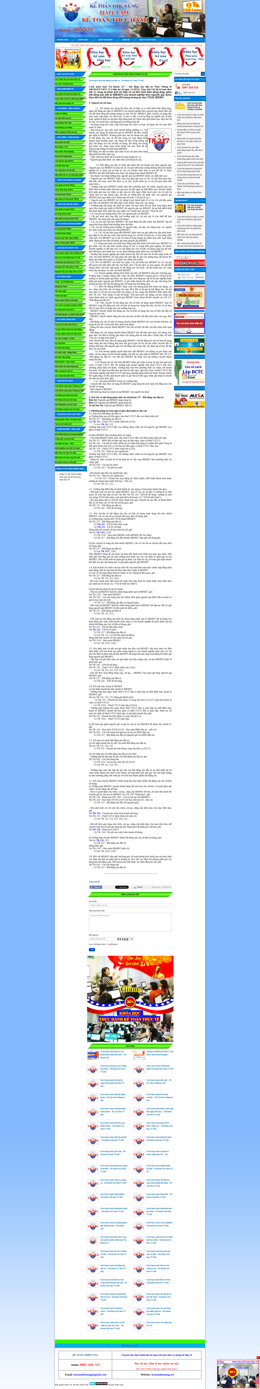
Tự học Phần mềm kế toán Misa (68, 329)
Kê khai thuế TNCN (63, 194)
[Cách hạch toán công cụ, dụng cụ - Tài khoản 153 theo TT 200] (93, 1187)
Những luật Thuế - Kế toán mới (68, 419)
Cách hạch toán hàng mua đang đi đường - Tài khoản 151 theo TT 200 (113, 1169)
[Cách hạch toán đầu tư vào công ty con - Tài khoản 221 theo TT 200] (139, 1273)
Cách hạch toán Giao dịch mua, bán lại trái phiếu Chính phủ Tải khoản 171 (113, 1240)
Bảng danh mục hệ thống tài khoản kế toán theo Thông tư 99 (190, 125)
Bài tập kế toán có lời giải (65, 462)
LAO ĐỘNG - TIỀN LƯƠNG (68, 108)
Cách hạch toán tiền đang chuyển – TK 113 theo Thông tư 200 (159, 1097)
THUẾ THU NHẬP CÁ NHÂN (69, 180)
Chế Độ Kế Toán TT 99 (67, 248)
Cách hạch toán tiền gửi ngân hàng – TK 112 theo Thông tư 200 (112, 1097)
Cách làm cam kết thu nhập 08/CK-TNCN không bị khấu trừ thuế (190, 186)
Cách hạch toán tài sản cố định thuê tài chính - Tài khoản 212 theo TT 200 (159, 1240)
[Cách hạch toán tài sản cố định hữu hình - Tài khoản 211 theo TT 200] (93, 1073)
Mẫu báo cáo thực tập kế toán (67, 457)
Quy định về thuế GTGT (64, 209)
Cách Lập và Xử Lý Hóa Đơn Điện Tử (71, 99)
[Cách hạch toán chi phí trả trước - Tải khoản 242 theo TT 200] (93, 1315)
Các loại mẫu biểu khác (65, 376)
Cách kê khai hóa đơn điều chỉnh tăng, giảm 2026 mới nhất (190, 157)
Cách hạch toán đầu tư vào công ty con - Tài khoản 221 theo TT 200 (158, 1268)
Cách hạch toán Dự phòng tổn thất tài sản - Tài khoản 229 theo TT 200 (113, 1297)
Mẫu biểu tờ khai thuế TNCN (67, 199)
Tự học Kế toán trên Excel (66, 325)
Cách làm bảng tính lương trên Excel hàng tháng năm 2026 (189, 170)
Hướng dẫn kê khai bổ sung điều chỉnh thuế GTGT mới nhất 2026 (190, 163)
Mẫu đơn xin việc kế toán (65, 453)
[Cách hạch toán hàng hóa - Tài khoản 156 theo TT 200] (139, 1201)
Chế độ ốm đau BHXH (64, 161)
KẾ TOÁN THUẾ (64, 277)
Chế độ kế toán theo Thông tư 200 (69, 391)
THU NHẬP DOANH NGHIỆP (69, 224)
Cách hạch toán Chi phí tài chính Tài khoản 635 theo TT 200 (112, 1083)
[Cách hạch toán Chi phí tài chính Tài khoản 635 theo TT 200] (93, 1087)
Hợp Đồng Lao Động (63, 128)
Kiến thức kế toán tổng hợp (66, 366)
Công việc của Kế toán (64, 439)
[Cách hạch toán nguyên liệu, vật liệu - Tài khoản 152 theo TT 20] (139, 1173)
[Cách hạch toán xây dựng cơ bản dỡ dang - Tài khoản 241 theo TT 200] (139, 1301)
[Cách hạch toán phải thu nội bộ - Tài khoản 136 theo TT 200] (93, 1144)
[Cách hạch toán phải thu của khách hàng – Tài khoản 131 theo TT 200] (93, 1130)
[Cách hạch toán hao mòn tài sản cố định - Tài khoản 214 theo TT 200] (139, 1258)
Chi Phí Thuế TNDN (63, 233)
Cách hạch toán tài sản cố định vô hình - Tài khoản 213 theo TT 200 (113, 1254)
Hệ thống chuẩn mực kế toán (67, 409)
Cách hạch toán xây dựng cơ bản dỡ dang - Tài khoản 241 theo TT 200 (158, 1297)
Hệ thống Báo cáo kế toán (66, 405)
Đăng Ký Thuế (61, 286)
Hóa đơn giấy (60, 291)
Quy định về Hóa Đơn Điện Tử (67, 94)
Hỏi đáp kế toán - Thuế (64, 444)
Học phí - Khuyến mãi (64, 84)
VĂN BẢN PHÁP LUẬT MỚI (68, 414)
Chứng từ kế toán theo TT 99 (67, 262)
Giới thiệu (126, 1346)
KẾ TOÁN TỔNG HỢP (66, 319)
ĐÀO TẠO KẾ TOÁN (65, 74)
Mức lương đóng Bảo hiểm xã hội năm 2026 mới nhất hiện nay (190, 244)
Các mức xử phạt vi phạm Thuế (68, 305)
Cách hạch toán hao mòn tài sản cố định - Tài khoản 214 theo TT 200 (158, 1254)
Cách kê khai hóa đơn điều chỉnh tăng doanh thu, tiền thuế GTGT (189, 150)
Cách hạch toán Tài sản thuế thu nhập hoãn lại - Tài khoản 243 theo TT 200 (158, 1311)
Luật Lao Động (61, 114)
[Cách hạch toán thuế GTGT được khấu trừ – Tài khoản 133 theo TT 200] (139, 1130)
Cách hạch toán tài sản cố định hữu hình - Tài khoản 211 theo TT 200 (113, 1069)
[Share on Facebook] (96, 887)
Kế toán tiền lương (63, 118)
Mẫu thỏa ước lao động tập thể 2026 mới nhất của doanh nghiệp (189, 237)
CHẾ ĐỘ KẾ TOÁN (65, 381)
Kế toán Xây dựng (62, 357)
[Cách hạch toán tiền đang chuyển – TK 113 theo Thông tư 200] (139, 1102)
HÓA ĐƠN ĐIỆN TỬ (65, 89)
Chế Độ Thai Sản (62, 166)
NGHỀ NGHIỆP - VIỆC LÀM (68, 429)
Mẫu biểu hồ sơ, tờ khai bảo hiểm (69, 175)
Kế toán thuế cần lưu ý (64, 310)
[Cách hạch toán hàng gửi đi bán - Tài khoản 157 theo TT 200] (93, 1216)
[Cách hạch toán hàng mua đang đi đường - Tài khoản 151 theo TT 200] (93, 1173)
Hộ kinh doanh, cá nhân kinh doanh (70, 314)
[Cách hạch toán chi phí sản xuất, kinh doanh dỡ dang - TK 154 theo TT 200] (139, 1187)
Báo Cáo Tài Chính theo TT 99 (67, 258)
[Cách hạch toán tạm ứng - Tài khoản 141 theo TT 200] (93, 1159)
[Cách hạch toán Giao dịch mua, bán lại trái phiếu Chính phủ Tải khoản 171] (93, 1244)
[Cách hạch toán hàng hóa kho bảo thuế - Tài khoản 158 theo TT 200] (139, 1216)
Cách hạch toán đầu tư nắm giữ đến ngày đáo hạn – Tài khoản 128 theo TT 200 (159, 1112)
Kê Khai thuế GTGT (63, 214)
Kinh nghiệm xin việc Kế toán (67, 448)
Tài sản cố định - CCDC (65, 338)
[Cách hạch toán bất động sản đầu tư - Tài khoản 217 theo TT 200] (93, 1273)
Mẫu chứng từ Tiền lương (66, 132)
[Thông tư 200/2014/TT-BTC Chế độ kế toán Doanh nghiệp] (139, 1059)
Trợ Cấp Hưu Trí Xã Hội (65, 170)
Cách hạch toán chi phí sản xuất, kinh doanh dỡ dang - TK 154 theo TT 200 (159, 1183)
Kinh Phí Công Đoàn (63, 156)
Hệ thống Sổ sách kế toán (66, 400)
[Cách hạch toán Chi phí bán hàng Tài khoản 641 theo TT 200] (139, 1073)
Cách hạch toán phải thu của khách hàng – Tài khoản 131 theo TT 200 (112, 1126)
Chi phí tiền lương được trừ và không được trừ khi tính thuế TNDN (189, 177)
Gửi (91, 950)
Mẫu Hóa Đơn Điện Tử (64, 103)
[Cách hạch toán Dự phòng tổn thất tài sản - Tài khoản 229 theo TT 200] (93, 1301)
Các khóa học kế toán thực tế (67, 79)
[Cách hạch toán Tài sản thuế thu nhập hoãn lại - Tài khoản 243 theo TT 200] (139, 1315)
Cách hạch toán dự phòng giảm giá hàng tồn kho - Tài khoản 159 (113, 1226)
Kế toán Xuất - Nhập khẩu (66, 352)
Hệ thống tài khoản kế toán (66, 395)
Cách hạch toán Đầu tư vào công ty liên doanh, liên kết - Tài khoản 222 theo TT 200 (113, 1283)
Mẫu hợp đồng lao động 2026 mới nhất (189, 193)
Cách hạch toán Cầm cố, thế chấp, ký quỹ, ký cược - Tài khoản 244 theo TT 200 (112, 1325)
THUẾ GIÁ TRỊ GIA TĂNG (67, 204)
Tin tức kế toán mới (63, 424)
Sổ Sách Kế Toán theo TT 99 (67, 267)
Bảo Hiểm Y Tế (61, 147)
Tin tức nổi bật (182, 98)
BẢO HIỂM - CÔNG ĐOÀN (68, 137)
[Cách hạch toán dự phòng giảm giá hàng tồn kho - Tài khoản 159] (93, 1230)
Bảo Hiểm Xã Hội (62, 142)
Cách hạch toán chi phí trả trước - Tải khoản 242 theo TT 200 (113, 1311)
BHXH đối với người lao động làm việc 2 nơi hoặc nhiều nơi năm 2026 (189, 141)
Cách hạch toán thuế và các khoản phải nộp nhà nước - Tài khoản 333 (113, 1055)
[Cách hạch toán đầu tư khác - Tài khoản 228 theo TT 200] (139, 1287)
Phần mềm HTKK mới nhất (66, 300)
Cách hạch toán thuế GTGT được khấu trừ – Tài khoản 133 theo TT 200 (159, 1126)
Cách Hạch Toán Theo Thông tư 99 (69, 253)
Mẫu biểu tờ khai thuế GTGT (67, 219)
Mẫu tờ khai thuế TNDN (65, 243)
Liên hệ (135, 1346)
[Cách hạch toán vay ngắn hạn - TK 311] (139, 1330)
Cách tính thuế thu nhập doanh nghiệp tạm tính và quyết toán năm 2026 (189, 228)
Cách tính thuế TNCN (64, 190)
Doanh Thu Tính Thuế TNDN (66, 238)
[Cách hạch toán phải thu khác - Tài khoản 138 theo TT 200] (139, 1144)
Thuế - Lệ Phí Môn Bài (64, 282)
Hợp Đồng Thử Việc (63, 123)
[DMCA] (98, 1385)
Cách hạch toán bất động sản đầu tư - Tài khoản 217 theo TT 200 (113, 1268)
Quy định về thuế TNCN (65, 185)
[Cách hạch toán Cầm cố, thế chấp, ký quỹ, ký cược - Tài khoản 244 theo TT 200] (93, 1330)
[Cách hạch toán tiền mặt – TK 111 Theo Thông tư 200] (139, 1087)
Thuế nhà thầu (61, 296)
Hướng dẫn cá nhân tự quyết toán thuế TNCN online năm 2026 (189, 132)
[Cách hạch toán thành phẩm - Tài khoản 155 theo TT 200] (93, 1201)
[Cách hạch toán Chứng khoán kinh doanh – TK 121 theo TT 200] (93, 1116)
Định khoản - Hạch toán (65, 362)
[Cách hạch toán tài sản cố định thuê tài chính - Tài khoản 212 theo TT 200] (139, 1244)
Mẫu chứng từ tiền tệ (64, 371)
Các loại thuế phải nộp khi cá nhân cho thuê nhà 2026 (195, 207)
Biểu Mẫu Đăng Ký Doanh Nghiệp (69, 434)
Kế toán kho (60, 343)
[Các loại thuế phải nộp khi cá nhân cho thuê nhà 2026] (180, 212)
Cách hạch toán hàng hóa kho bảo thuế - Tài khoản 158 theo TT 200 (159, 1211)
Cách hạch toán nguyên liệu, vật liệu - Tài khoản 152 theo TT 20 (159, 1169)
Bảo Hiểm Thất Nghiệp (64, 152)
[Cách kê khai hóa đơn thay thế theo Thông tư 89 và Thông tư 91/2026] (180, 110)
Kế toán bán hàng (62, 348)
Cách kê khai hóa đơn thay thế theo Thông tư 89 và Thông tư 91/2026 (194, 106)
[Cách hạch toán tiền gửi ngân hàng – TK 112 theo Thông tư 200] (93, 1102)
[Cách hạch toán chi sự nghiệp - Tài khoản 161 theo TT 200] (139, 1230)
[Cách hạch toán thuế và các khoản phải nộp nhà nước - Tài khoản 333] (93, 1059)
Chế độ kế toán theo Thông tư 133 (69, 386)
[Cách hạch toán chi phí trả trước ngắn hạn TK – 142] (139, 1159)
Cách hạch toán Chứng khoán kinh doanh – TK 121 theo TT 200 (113, 1112)
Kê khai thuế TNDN (63, 229)
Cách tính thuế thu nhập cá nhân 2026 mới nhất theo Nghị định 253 (190, 117)
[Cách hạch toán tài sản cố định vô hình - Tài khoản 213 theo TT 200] (93, 1258)
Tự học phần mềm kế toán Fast (68, 334)
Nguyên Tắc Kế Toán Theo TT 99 (68, 272)
